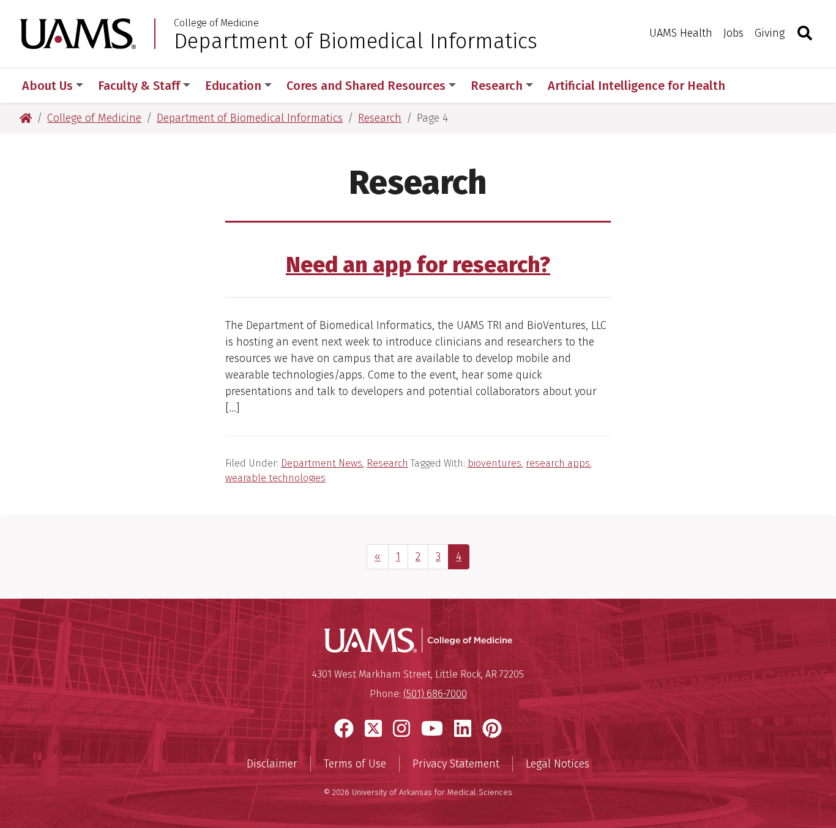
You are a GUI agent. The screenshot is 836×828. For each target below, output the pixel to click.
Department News (321, 463)
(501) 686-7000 (435, 694)
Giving (770, 33)
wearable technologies (275, 478)
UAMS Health (680, 33)
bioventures (494, 463)
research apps (558, 463)
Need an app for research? (418, 264)
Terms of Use (355, 764)
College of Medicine (216, 23)
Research (387, 463)
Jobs (733, 33)
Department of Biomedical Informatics (355, 41)
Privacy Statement (455, 764)
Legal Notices (557, 764)
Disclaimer (272, 764)
